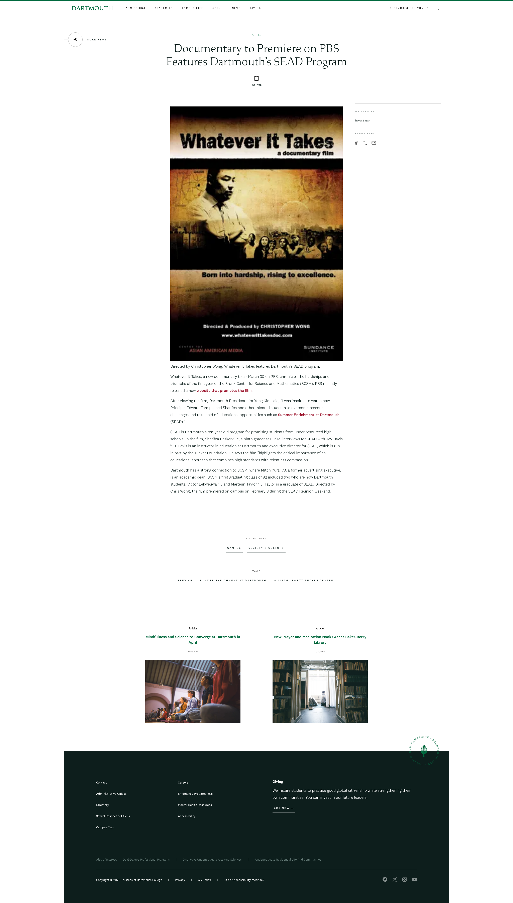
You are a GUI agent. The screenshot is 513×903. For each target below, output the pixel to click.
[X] (394, 881)
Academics (164, 8)
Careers (183, 782)
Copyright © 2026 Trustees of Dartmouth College (129, 880)
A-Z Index (204, 880)
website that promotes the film (224, 390)
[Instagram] (404, 881)
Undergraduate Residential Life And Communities (288, 859)
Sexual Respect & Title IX (113, 816)
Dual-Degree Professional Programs (146, 859)
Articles (256, 35)
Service (185, 580)
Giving (255, 8)
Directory (102, 805)
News (236, 8)
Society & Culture (266, 548)
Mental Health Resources (195, 805)
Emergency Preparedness (195, 794)
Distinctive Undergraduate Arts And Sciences (212, 859)
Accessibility (186, 816)
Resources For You (407, 8)
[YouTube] (414, 881)
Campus (234, 548)
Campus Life (192, 8)
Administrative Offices (111, 794)
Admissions (135, 8)
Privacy (180, 880)
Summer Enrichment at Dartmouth (308, 414)
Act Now (282, 808)
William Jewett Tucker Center (304, 580)
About (217, 8)
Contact (101, 782)
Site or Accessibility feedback (244, 880)
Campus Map (105, 827)
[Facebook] (385, 881)
